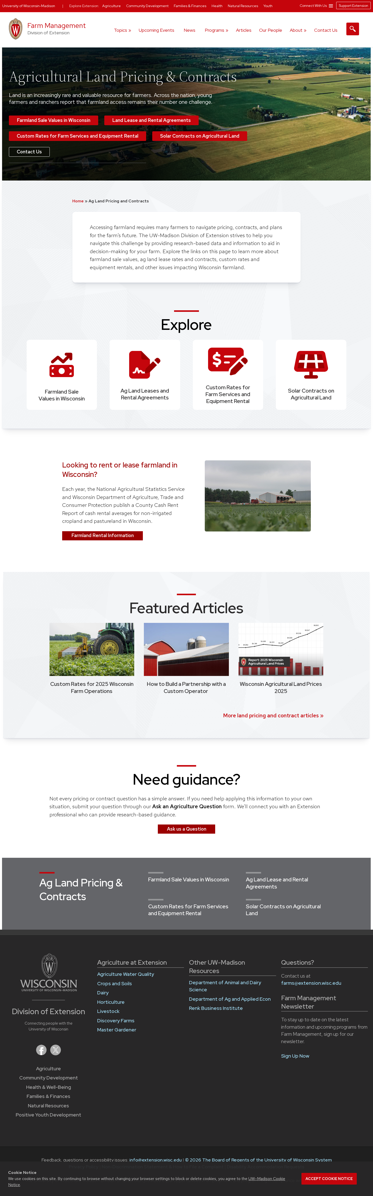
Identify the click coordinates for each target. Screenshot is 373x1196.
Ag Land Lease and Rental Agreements (277, 883)
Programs (214, 30)
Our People (270, 30)
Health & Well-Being (48, 1087)
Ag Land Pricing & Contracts (81, 889)
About (296, 30)
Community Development (48, 1078)
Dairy (103, 993)
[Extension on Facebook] (42, 1053)
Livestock (108, 1011)
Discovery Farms (115, 1020)
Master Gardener (116, 1030)
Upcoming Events (156, 30)
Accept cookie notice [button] (329, 1178)
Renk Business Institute (216, 1008)
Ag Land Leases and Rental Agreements (145, 394)
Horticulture (111, 1002)
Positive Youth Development (48, 1115)
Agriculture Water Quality (125, 974)
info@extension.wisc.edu (155, 1160)
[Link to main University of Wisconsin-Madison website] (48, 990)
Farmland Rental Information (102, 535)
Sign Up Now (295, 1056)
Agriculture (48, 1068)
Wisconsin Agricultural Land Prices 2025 (281, 687)
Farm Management (56, 25)
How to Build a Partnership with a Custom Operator (186, 687)
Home (78, 201)
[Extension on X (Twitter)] (55, 1053)
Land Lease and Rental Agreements (151, 120)
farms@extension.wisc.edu (311, 983)
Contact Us (325, 30)
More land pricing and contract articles (271, 715)
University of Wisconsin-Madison (28, 6)
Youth (268, 6)
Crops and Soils (114, 983)
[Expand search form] (352, 29)
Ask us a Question (186, 829)
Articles (243, 30)
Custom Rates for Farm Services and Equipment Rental (77, 136)
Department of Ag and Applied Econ (230, 999)
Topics (120, 30)
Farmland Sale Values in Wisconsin (53, 120)
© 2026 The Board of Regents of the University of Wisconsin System (258, 1160)
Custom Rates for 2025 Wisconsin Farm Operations (91, 687)
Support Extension (353, 5)
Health (217, 6)
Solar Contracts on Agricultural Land (199, 136)
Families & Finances (48, 1096)
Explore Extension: (84, 6)
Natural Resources (48, 1106)
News (189, 30)
